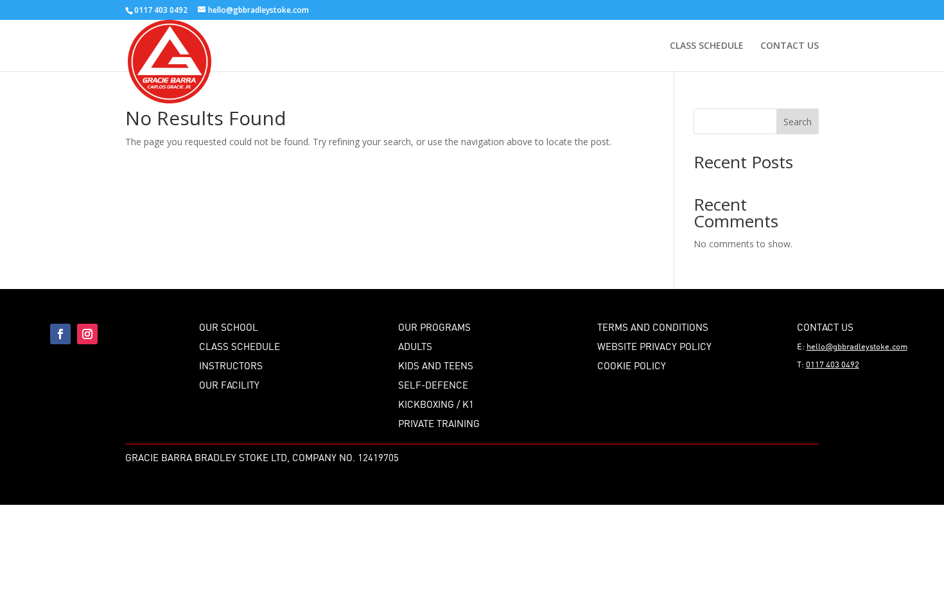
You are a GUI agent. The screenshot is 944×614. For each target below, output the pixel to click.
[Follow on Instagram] (87, 334)
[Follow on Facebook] (60, 334)
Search (797, 122)
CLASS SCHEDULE (707, 46)
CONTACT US (789, 46)
